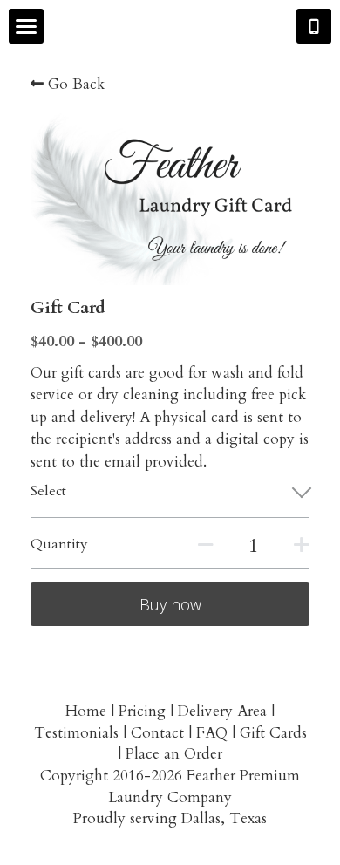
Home (85, 711)
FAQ (212, 733)
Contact (157, 733)
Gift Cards (273, 733)
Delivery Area (222, 711)
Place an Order (174, 754)
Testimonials (76, 733)
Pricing (142, 711)
